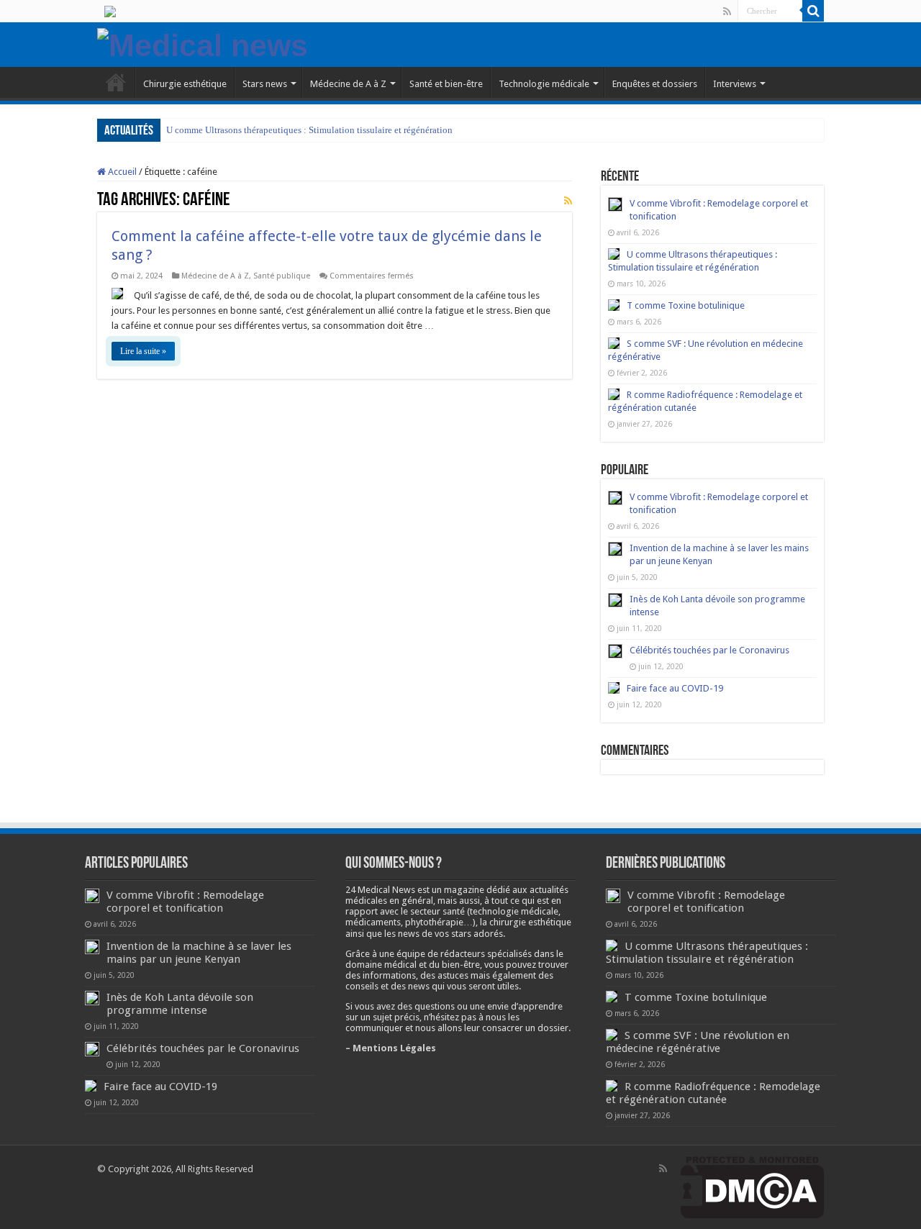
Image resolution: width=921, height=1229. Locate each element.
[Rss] (727, 11)
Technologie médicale (544, 83)
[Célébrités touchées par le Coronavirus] (615, 651)
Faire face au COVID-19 (675, 688)
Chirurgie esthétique (185, 83)
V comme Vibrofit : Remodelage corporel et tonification (185, 902)
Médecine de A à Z (348, 83)
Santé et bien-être (446, 83)
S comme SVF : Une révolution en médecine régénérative (697, 1042)
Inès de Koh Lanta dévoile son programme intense (179, 1004)
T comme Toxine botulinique (686, 305)
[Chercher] (813, 11)
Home (116, 82)
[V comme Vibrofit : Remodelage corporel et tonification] (615, 498)
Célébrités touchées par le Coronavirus (709, 650)
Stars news (264, 83)
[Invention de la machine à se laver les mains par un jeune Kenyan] (615, 549)
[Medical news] (202, 43)
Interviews (734, 83)
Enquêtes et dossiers (654, 83)
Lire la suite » (143, 351)
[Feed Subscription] (568, 201)
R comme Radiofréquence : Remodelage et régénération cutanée (713, 1093)
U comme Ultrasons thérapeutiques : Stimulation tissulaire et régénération (309, 129)
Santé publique (281, 276)
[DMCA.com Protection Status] (752, 1187)
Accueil (121, 171)
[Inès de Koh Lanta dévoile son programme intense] (615, 600)
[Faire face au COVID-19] (614, 688)
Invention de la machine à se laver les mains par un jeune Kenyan (198, 953)
